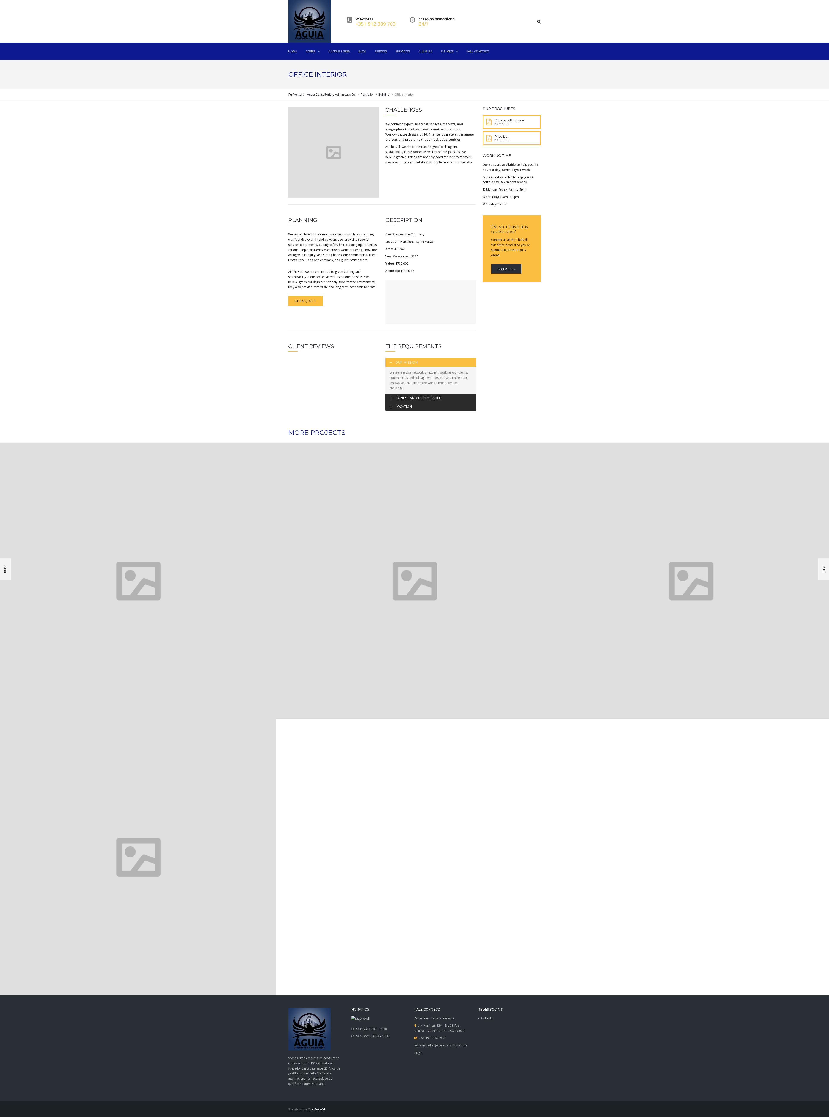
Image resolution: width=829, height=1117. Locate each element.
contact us (506, 268)
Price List (501, 137)
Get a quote (305, 301)
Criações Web (317, 1109)
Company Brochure (509, 120)
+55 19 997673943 (432, 1038)
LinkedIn (487, 1018)
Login (418, 1053)
